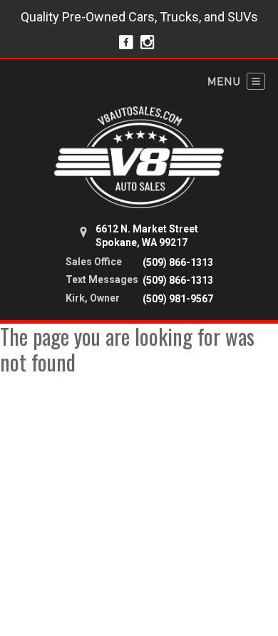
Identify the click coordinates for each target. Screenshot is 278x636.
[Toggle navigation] (236, 81)
